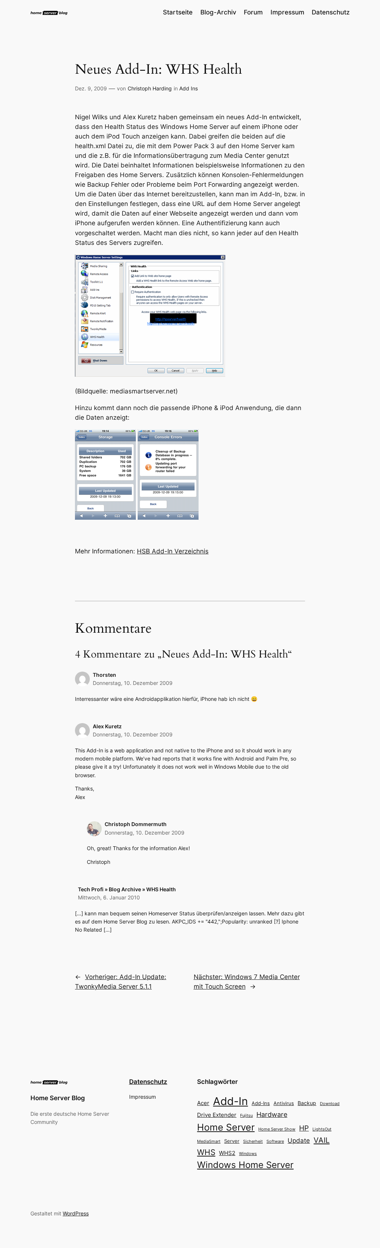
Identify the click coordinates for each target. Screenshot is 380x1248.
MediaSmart (208, 1141)
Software (275, 1141)
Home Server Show (276, 1129)
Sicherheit (253, 1141)
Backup (307, 1103)
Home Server (226, 1127)
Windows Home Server (245, 1164)
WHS (206, 1152)
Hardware (271, 1114)
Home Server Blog (57, 1098)
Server (231, 1141)
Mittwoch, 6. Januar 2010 (109, 897)
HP (304, 1128)
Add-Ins (261, 1103)
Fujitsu (246, 1115)
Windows (248, 1153)
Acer (203, 1102)
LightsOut (321, 1129)
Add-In (230, 1101)
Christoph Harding (150, 88)
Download (330, 1103)
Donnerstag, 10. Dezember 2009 (133, 683)
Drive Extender (216, 1115)
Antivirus (283, 1103)
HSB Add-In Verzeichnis (173, 551)
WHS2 (227, 1153)
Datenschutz (148, 1081)
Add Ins (188, 88)
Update (299, 1140)
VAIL (322, 1140)
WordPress (76, 1213)
